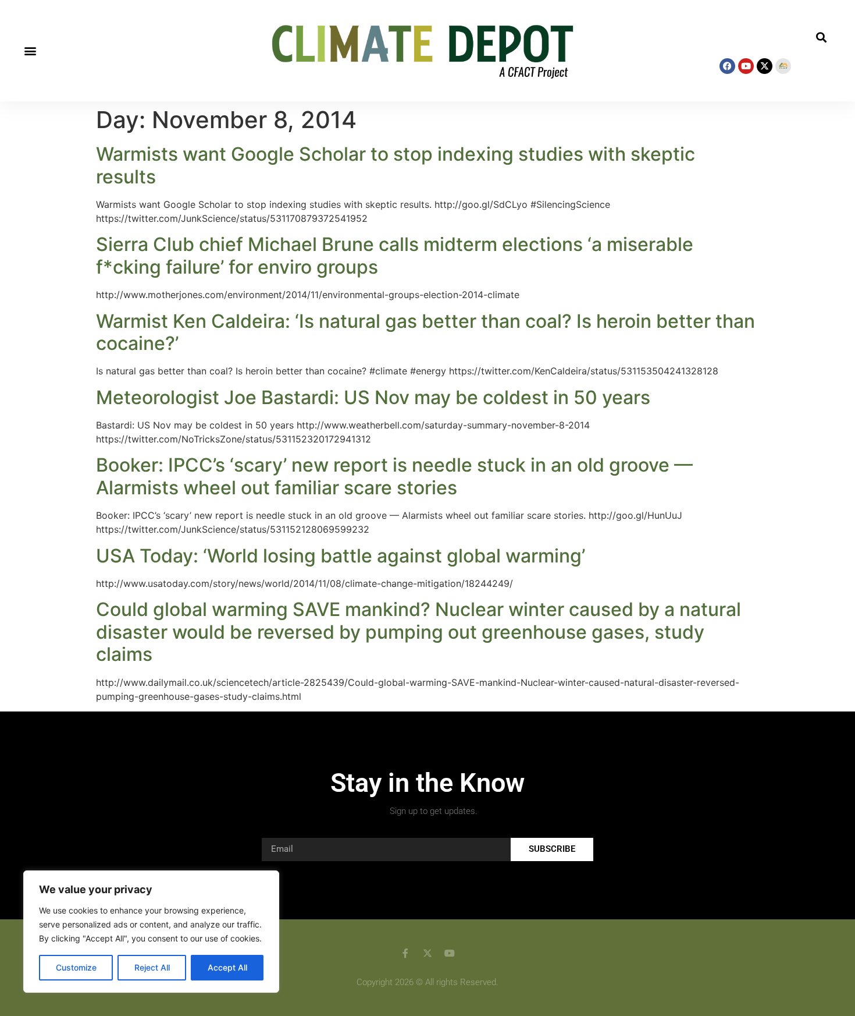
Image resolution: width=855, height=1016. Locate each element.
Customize (76, 967)
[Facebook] (727, 66)
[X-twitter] (764, 66)
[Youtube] (746, 66)
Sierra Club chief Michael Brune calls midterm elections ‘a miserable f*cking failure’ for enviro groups (394, 255)
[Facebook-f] (405, 953)
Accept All (227, 967)
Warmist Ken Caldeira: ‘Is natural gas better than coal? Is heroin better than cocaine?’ (425, 332)
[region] (151, 931)
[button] (30, 51)
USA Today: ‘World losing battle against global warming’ (340, 555)
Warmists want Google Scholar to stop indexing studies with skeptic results (395, 165)
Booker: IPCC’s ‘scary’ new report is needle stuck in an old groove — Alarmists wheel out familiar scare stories (394, 476)
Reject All (152, 967)
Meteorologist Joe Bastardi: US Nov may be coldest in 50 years (373, 397)
